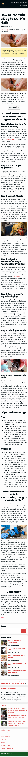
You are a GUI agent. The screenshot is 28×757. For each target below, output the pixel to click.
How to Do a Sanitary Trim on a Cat (7, 682)
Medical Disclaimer (7, 749)
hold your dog (17, 277)
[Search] (23, 631)
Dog (7, 30)
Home (2, 30)
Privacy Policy (5, 733)
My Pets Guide (8, 753)
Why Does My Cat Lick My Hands (16, 656)
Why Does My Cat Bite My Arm (16, 648)
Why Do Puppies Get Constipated (14, 641)
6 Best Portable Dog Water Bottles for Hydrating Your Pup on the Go (17, 711)
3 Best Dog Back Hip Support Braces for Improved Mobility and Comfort (17, 717)
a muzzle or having (10, 139)
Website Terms (5, 745)
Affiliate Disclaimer (7, 736)
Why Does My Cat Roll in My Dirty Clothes (17, 671)
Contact (3, 739)
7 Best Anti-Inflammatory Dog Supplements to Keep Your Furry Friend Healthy (17, 723)
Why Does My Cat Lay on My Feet (17, 663)
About (3, 742)
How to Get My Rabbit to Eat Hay (20, 682)
